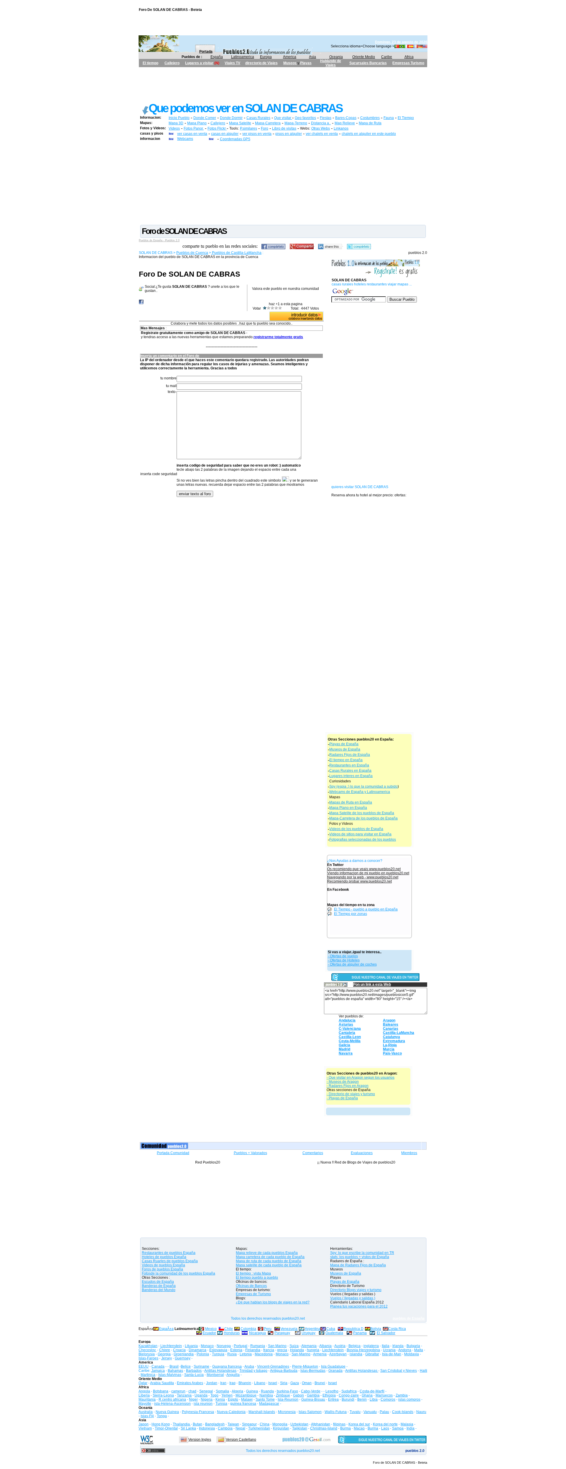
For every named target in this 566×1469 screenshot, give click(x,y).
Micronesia (287, 1412)
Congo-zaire (349, 1395)
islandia (356, 1354)
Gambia (313, 1395)
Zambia (402, 1395)
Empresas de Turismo (253, 1294)
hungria (313, 1350)
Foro (264, 128)
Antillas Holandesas (220, 1371)
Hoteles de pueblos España (164, 1257)
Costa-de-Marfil (372, 1391)
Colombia (248, 1329)
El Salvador (386, 1333)
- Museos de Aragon (343, 1082)
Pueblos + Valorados (250, 1153)
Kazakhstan (148, 1346)
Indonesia (207, 1428)
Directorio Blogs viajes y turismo (355, 1290)
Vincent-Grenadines (273, 1366)
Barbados (194, 1371)
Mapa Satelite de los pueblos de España (361, 813)
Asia (312, 57)
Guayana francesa (227, 1366)
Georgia (164, 1354)
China (264, 1424)
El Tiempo (406, 118)
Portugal (240, 1346)
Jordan (211, 1383)
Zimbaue (283, 1395)
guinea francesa (243, 1404)
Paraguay (282, 1333)
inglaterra (371, 1346)
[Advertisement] (283, 80)
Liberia (144, 1395)
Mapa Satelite (240, 123)
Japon (144, 1424)
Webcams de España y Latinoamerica (359, 792)
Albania (325, 1346)
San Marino (277, 1346)
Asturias (346, 1024)
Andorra (404, 1350)
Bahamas (175, 1371)
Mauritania (147, 1399)
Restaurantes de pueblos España (168, 1253)
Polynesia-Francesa (198, 1412)
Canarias (390, 1029)
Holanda (297, 1350)
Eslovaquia (218, 1350)
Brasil (174, 1366)
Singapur (249, 1424)
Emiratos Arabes (190, 1383)
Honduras (232, 1333)
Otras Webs (320, 128)
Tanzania (184, 1395)
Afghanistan (320, 1424)
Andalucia (347, 1020)
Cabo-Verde (310, 1391)
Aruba (249, 1366)
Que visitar (283, 118)
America (289, 57)
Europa (266, 57)
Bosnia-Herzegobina (363, 1350)
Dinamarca (197, 1350)
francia (268, 1350)
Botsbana (160, 1391)
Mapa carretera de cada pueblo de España (270, 1257)
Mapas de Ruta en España (350, 802)
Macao (359, 1428)
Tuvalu (355, 1412)
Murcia (388, 1049)
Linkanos (341, 128)
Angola (144, 1391)
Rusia (232, 1354)
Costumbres (370, 118)
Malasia (407, 1424)
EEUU (144, 1366)
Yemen (227, 1395)
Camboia (225, 1428)
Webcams (185, 139)
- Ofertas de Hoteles (344, 960)
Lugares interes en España (351, 776)
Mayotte (145, 1404)
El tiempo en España (346, 760)
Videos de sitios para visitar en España (360, 834)
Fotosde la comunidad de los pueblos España (178, 1273)
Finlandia (252, 1350)
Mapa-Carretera (268, 123)
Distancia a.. (321, 123)
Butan (197, 1424)
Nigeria (207, 1399)
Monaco (207, 1346)
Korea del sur (359, 1424)
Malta (418, 1350)
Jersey (166, 1358)
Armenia (320, 1354)
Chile (228, 1329)
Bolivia (375, 1329)
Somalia (222, 1391)
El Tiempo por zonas (350, 914)
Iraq (232, 1383)
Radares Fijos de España (349, 755)
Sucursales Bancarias (368, 63)
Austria (339, 1346)
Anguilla (233, 1375)
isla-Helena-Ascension (172, 1404)
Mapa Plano (197, 123)
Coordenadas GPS (235, 139)
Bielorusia (147, 1354)
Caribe (386, 57)
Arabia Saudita (162, 1383)
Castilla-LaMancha (398, 1033)
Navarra (346, 1053)
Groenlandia (184, 1354)
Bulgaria (413, 1346)
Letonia (246, 1354)
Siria (283, 1383)
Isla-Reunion (288, 1399)
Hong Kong (161, 1424)
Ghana (367, 1395)
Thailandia (182, 1424)
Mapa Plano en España (348, 808)
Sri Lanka (188, 1428)
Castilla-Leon (350, 1037)
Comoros (388, 1399)
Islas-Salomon (310, 1412)
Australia (146, 1412)
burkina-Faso (287, 1391)
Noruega (224, 1346)
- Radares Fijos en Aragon (347, 1086)
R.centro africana (172, 1399)
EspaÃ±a (166, 1329)
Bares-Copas (345, 118)
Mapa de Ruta (370, 123)
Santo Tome (265, 1399)
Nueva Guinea (167, 1412)
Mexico (211, 1329)
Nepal (240, 1428)
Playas (306, 63)
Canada (158, 1366)
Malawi (247, 1399)
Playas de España (343, 744)
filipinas (339, 1424)
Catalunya (391, 1037)
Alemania (309, 1346)
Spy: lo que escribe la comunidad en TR (362, 1253)
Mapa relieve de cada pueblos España (267, 1253)
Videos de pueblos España (163, 1265)
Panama (360, 1333)
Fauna (389, 118)
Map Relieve (345, 123)
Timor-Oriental (166, 1428)
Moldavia (411, 1354)
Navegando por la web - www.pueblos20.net (362, 877)
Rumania (257, 1346)
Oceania (336, 57)
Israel (272, 1383)
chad (192, 1391)
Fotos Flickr (217, 128)
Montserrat (215, 1375)
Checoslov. (147, 1350)
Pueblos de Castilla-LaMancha (236, 253)
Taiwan (233, 1424)
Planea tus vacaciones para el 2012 (359, 1306)
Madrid (344, 1049)
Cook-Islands (402, 1412)
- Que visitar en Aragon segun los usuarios (360, 1077)
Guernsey (182, 1358)
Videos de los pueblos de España (356, 829)
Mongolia (279, 1424)
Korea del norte (385, 1424)
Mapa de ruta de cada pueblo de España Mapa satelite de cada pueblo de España (269, 1263)
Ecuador (209, 1333)
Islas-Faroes (148, 1358)
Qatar (143, 1383)
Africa (409, 57)
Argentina (312, 1329)
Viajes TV (232, 63)
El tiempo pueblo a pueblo (257, 1277)
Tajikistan (299, 1428)
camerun (178, 1391)
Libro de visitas (284, 128)
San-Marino (301, 1354)
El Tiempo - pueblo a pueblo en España (366, 909)
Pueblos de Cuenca (192, 253)
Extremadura (394, 1041)
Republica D (353, 1329)
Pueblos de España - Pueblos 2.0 (159, 240)
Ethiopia (329, 1395)
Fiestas (325, 118)
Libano (259, 1383)
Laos (385, 1428)
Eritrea (333, 1399)
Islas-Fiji (147, 1416)
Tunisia (221, 1404)
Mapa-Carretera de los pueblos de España (363, 818)
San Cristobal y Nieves (398, 1371)
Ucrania (389, 1350)
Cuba (330, 1329)
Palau (384, 1412)
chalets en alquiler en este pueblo (369, 134)
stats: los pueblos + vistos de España (359, 1257)
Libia (374, 1399)
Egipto (233, 1399)
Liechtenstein (171, 1346)
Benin (362, 1399)
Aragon (389, 1020)
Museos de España (344, 749)
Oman (307, 1383)
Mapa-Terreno (295, 123)
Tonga (162, 1416)
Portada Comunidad (173, 1153)
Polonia (203, 1354)
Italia (385, 1346)
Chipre (164, 1350)
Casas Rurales (258, 118)
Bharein (244, 1383)
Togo (214, 1395)
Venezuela (288, 1329)
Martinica (148, 1375)
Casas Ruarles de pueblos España (170, 1261)
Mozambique (246, 1395)
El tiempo (150, 63)
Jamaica (158, 1371)
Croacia (179, 1350)
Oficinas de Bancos (251, 1286)
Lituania (191, 1346)
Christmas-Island (323, 1428)
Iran (223, 1383)
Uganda (201, 1395)
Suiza (294, 1346)
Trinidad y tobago (253, 1371)
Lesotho (331, 1391)
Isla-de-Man (391, 1354)
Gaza (294, 1383)
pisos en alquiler (288, 134)
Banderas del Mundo (158, 1290)
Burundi (348, 1399)
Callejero (172, 63)
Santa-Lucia (194, 1375)
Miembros (409, 1153)
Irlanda (398, 1346)
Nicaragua (257, 1333)
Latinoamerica (242, 57)
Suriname (201, 1366)
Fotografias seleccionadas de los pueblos (362, 839)
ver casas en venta (192, 134)
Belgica (354, 1346)
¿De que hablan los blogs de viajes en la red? (273, 1302)
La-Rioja (390, 1045)
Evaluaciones (362, 1153)
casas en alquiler (224, 134)
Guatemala (334, 1333)
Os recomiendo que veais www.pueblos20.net (364, 869)
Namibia (266, 1395)
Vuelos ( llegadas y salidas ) (352, 1298)
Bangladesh (215, 1424)
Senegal (206, 1391)
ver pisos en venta (257, 134)
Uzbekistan (299, 1424)
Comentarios (312, 1153)
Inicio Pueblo (179, 118)
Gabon (298, 1395)
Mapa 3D (176, 123)
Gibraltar (372, 1354)
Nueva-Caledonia (231, 1412)
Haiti (423, 1371)
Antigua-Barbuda (283, 1371)
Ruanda (267, 1391)
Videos (174, 128)
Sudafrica (349, 1391)
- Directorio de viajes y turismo (351, 1094)
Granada (335, 1371)
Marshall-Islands (262, 1412)
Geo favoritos (305, 118)
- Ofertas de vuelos (343, 956)
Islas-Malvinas (169, 1375)
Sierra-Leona (163, 1395)
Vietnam (145, 1428)
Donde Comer (204, 118)
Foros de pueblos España (162, 1269)
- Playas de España (342, 1098)
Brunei (320, 1383)
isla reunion (203, 1404)
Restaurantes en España (349, 765)
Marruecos (384, 1395)
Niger (193, 1399)
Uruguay (308, 1333)
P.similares (248, 128)
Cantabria (347, 1033)
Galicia (344, 1045)
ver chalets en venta (322, 134)
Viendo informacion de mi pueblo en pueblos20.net (368, 873)
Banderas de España (159, 1286)
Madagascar (269, 1404)
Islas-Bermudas (312, 1371)
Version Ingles (199, 1439)
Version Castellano (241, 1439)
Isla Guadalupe (333, 1366)
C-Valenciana (350, 1029)
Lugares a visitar (199, 63)
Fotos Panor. (194, 128)
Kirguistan (281, 1428)
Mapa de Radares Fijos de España (358, 1265)
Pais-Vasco (392, 1053)
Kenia (220, 1399)
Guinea (252, 1391)
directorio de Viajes (261, 63)
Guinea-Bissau (313, 1399)
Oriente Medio (363, 57)
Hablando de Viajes (330, 63)
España (216, 57)
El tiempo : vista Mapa (253, 1273)
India (410, 1428)
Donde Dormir (231, 118)
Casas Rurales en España (350, 771)
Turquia (218, 1354)
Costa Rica (397, 1329)
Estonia (236, 1350)
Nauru (421, 1412)
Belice (186, 1366)
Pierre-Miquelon (305, 1366)
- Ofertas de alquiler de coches (352, 964)
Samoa (398, 1428)
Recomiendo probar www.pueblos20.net (359, 881)
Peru (268, 1329)
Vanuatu (370, 1412)
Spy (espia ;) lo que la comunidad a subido (363, 786)
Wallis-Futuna (336, 1412)
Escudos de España (158, 1282)
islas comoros (409, 1399)
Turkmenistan (259, 1428)
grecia (282, 1350)
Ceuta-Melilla (350, 1041)
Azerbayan (338, 1354)
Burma (345, 1428)
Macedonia (264, 1354)
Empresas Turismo (408, 63)
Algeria (237, 1391)
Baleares (390, 1024)
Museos (290, 63)
